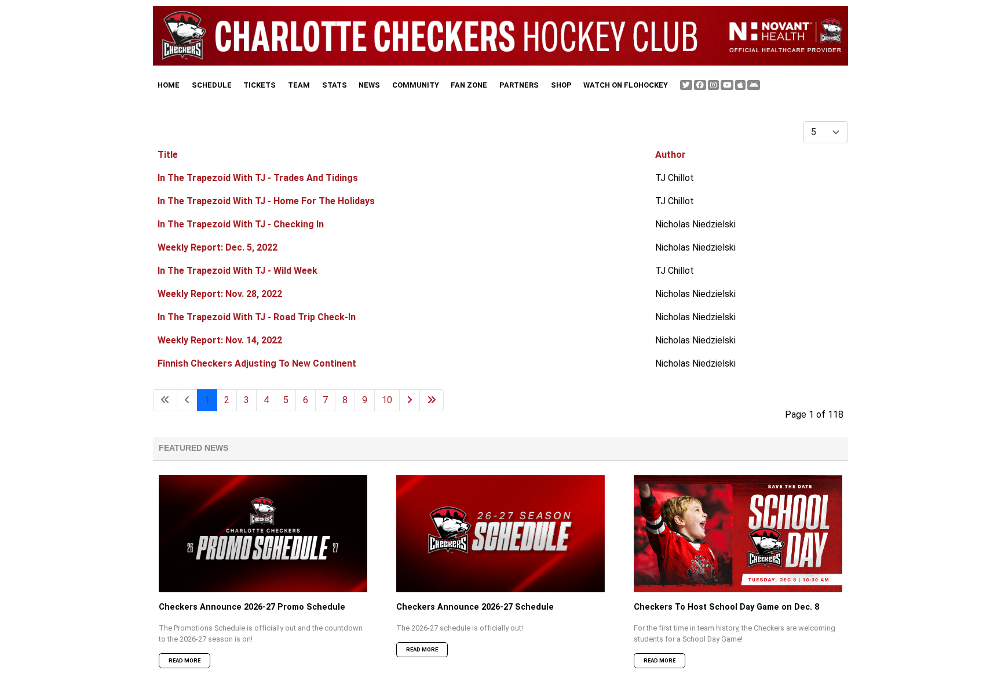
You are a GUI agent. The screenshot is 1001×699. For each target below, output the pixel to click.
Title (168, 154)
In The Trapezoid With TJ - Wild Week (237, 270)
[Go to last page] (431, 400)
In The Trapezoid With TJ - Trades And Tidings (258, 177)
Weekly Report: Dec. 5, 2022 (217, 247)
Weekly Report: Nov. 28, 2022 (220, 293)
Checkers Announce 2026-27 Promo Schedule (252, 607)
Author (670, 154)
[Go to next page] (409, 400)
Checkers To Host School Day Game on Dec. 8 (726, 607)
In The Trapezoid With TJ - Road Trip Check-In (257, 317)
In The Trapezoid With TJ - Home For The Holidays (266, 201)
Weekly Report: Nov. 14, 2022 (220, 340)
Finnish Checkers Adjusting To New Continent (257, 363)
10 (387, 399)
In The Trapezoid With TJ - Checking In (241, 224)
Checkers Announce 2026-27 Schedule (475, 607)
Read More (184, 660)
